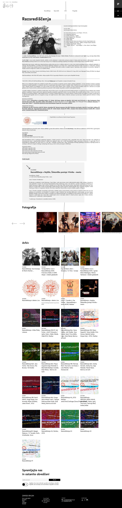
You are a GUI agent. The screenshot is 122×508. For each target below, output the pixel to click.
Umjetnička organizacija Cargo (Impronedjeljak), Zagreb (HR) (47, 103)
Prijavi (54, 479)
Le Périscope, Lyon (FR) (27, 107)
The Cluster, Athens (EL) (27, 108)
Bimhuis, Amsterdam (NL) (49, 107)
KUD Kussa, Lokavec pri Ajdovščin (63, 100)
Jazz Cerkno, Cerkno (40, 101)
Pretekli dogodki (25, 159)
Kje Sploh (24, 499)
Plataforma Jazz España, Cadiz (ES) (78, 107)
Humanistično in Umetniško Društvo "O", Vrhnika (42, 100)
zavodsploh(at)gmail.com (69, 499)
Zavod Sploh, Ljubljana (67, 103)
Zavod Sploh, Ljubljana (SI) (93, 107)
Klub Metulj (30, 135)
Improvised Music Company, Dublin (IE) (43, 108)
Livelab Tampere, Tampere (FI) (59, 108)
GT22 (25, 134)
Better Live (52, 81)
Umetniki (24, 502)
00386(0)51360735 (67, 501)
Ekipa (23, 501)
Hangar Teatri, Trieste (27, 103)
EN (118, 15)
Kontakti (24, 503)
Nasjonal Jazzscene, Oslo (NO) (63, 107)
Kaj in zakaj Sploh (26, 498)
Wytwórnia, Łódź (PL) (38, 107)
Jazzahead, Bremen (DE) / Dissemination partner (37, 110)
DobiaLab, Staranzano (92, 101)
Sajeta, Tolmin (72, 101)
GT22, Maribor (49, 101)
